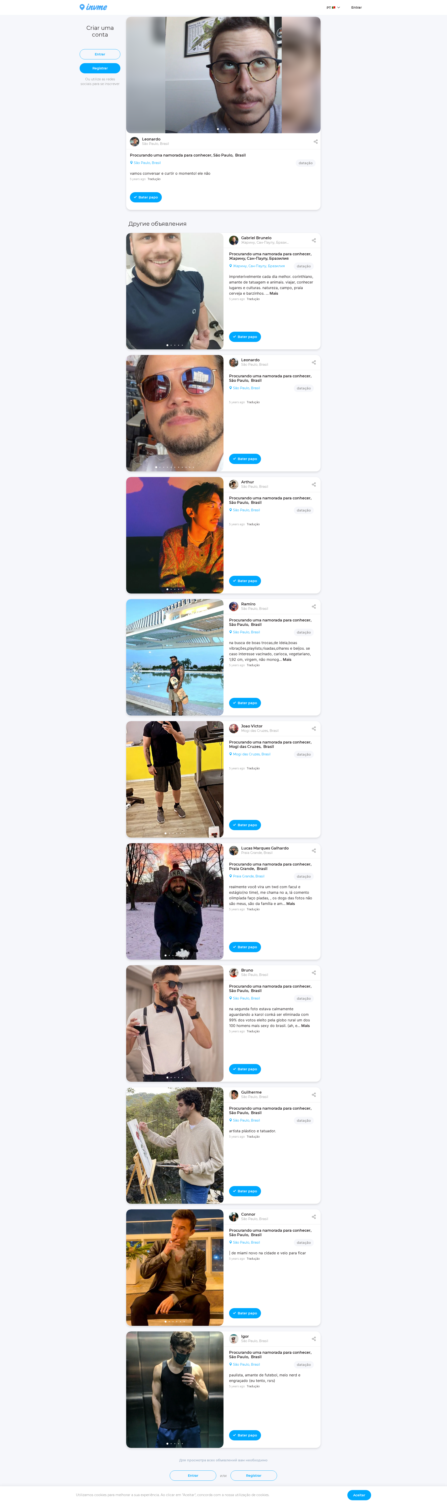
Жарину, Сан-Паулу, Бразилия (259, 266)
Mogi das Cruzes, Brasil (252, 754)
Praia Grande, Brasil (248, 876)
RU (329, 16)
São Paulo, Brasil (147, 163)
